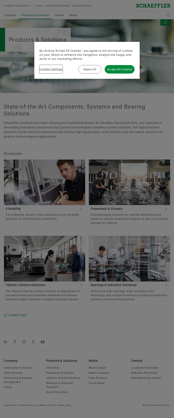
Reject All (89, 69)
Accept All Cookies (119, 69)
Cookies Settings (51, 69)
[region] (87, 60)
